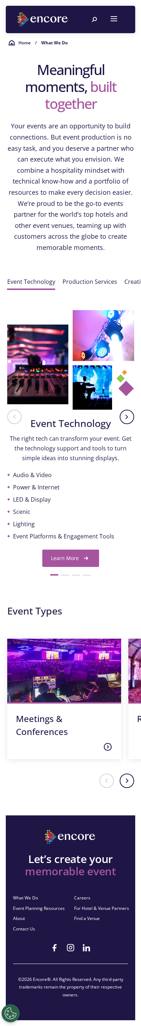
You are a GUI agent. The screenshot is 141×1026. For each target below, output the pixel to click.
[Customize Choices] (10, 1013)
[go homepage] (43, 19)
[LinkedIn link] (86, 947)
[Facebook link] (54, 947)
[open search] (94, 19)
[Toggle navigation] (114, 19)
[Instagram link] (70, 947)
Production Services (90, 282)
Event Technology (31, 282)
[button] (14, 417)
